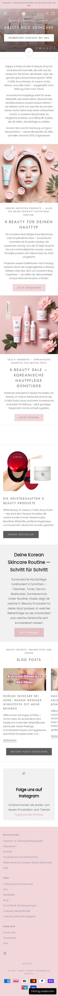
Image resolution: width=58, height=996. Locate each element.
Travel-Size (9, 932)
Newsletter (9, 894)
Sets (5, 943)
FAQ (5, 889)
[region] (29, 30)
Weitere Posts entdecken (29, 751)
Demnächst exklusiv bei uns (29, 37)
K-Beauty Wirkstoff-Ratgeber (19, 916)
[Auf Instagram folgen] (4, 953)
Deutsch (27, 963)
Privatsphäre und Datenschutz (20, 857)
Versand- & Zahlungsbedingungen (23, 841)
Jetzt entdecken (29, 287)
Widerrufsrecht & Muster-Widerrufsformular (27, 862)
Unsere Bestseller (21, 534)
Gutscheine (9, 938)
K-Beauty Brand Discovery (18, 884)
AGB (5, 868)
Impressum (9, 846)
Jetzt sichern (29, 417)
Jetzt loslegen (29, 632)
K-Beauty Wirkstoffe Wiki (16, 911)
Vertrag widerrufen (42, 991)
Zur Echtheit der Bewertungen (20, 905)
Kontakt (7, 851)
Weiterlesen (9, 740)
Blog (5, 900)
